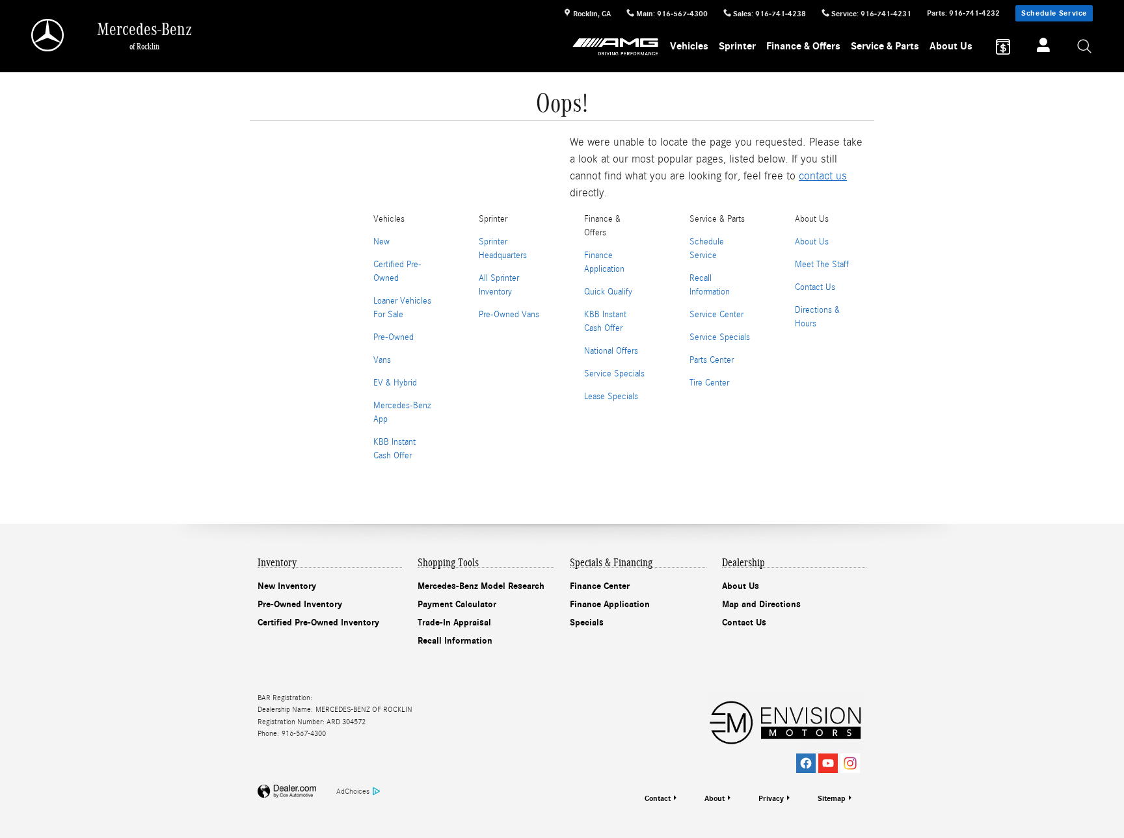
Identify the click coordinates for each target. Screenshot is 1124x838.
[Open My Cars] (1040, 47)
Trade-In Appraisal (454, 622)
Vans (382, 360)
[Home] (48, 35)
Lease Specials (611, 396)
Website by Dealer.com (287, 791)
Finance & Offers (803, 46)
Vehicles (689, 46)
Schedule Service (1054, 13)
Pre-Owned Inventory (300, 604)
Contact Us (815, 287)
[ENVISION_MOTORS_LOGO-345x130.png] (785, 721)
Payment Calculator (457, 604)
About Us (951, 46)
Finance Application (610, 604)
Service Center (716, 314)
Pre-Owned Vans (509, 314)
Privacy (771, 798)
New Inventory (287, 586)
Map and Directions (761, 604)
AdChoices (352, 791)
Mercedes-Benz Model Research (481, 586)
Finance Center (600, 586)
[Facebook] (806, 763)
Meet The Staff (822, 264)
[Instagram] (850, 763)
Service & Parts (885, 46)
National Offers (611, 351)
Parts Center (711, 360)
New (381, 242)
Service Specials (614, 374)
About (714, 798)
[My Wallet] (1003, 47)
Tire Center (709, 383)
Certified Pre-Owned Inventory (318, 622)
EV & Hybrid (395, 383)
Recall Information (455, 640)
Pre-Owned (393, 337)
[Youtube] (828, 763)
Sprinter (737, 46)
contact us (823, 176)
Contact (658, 798)
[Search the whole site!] (1085, 47)
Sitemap (832, 798)
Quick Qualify (608, 292)
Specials (587, 622)
